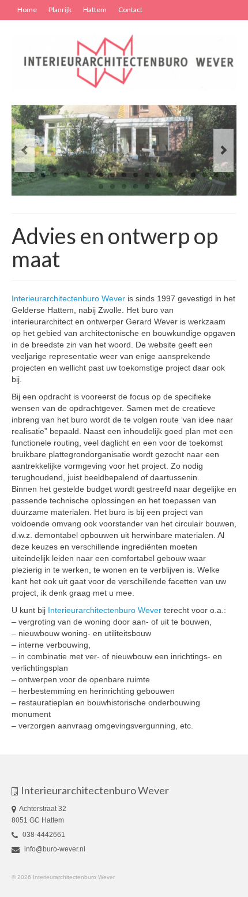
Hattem (95, 9)
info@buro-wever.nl (53, 849)
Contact (130, 9)
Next (223, 150)
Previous (24, 150)
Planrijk (60, 9)
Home (27, 9)
